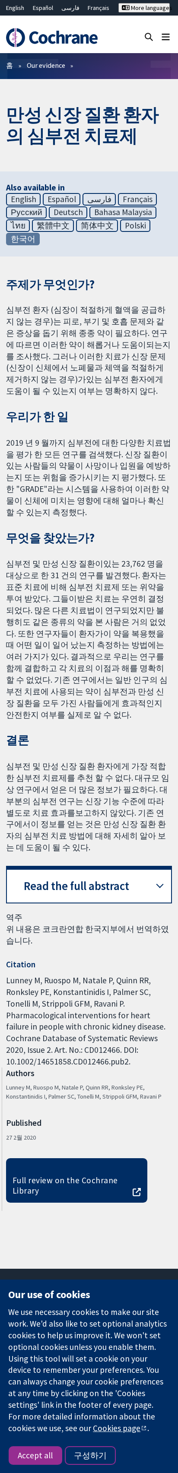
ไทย (18, 225)
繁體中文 (53, 225)
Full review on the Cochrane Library (65, 1185)
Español (43, 8)
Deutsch (68, 212)
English (15, 8)
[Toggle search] (149, 36)
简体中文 (97, 225)
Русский (26, 212)
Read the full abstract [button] (76, 886)
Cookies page (116, 1428)
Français (98, 8)
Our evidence (46, 65)
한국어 (23, 239)
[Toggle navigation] (166, 36)
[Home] (53, 37)
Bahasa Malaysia (123, 212)
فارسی (70, 8)
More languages (150, 8)
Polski (135, 225)
